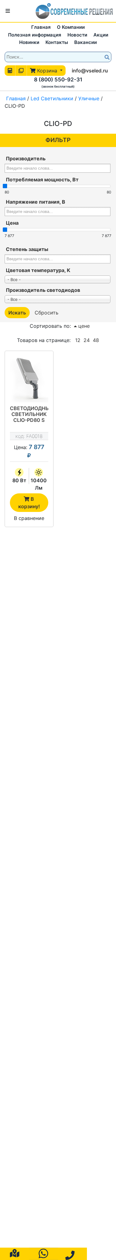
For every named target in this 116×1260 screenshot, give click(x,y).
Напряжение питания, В (35, 202)
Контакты (56, 42)
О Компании (71, 27)
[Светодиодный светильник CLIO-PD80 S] (29, 379)
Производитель (25, 158)
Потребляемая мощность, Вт (42, 179)
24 (87, 340)
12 (77, 340)
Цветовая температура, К (38, 270)
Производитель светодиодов (43, 290)
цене (83, 326)
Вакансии (85, 42)
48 (96, 340)
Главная (41, 27)
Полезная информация (34, 35)
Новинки (29, 42)
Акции (100, 35)
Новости (77, 35)
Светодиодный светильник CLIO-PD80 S (29, 414)
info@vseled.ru (90, 70)
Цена (12, 223)
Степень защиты (27, 249)
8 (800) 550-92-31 (58, 79)
